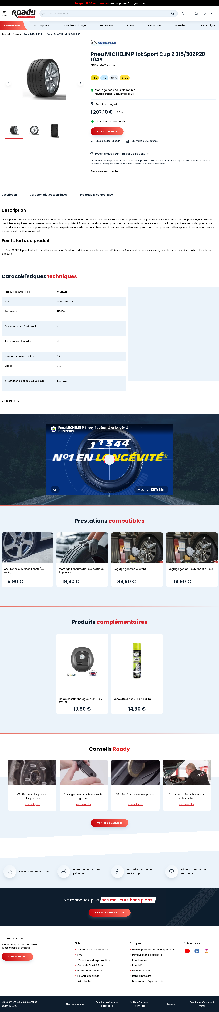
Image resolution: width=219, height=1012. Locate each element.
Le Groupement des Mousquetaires (153, 949)
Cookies (170, 1004)
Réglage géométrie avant (130, 569)
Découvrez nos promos (34, 871)
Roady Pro (138, 965)
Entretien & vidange (75, 25)
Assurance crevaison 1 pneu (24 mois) (24, 570)
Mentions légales (75, 1004)
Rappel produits (141, 975)
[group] (14, 130)
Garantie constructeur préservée (87, 871)
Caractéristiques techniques (48, 194)
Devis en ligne (207, 25)
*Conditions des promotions (94, 960)
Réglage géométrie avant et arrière (191, 569)
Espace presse (141, 970)
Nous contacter (17, 956)
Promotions (12, 25)
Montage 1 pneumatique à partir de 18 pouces (81, 570)
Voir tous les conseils (109, 822)
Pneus (130, 25)
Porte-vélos (106, 25)
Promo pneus (41, 25)
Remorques (154, 25)
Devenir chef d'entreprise (147, 954)
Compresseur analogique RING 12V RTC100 (80, 700)
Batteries (180, 25)
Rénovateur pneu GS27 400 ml (133, 699)
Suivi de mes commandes (92, 949)
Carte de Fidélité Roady (91, 965)
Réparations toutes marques (193, 871)
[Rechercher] (172, 13)
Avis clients (84, 981)
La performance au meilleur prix (139, 871)
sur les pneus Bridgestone (109, 3)
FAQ (79, 954)
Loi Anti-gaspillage (88, 975)
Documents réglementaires (148, 981)
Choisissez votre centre (105, 171)
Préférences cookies (89, 970)
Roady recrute (140, 960)
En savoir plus (32, 804)
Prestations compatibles (96, 194)
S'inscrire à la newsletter (109, 912)
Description (9, 194)
